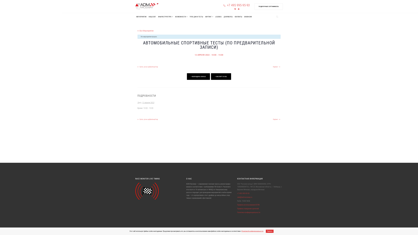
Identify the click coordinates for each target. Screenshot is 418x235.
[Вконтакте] (235, 9)
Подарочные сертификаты (269, 6)
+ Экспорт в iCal (221, 76)
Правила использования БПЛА (248, 205)
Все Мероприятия (146, 31)
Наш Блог (152, 17)
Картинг (208, 17)
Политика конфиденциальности (248, 212)
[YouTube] (238, 9)
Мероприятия (141, 17)
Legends (218, 17)
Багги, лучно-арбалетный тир (149, 67)
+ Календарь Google (198, 76)
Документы (228, 17)
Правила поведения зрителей (248, 209)
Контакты (238, 17)
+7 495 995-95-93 (238, 5)
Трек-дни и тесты (196, 17)
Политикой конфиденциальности (252, 231)
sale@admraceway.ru (244, 197)
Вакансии (248, 17)
